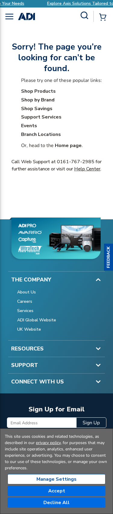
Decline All (56, 502)
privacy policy (48, 443)
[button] (108, 257)
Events (29, 125)
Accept (56, 491)
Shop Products (38, 91)
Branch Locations (41, 134)
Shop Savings (36, 108)
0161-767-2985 (75, 161)
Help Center (87, 169)
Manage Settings (56, 479)
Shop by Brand (38, 100)
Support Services (41, 117)
